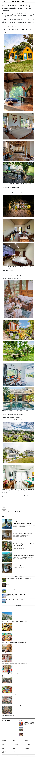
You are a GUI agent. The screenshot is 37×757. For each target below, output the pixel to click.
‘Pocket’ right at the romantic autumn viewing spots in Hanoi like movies (13, 652)
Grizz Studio (26, 751)
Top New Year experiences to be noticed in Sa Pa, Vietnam (29, 728)
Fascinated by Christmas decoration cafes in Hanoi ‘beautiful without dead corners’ (14, 663)
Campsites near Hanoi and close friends (8, 715)
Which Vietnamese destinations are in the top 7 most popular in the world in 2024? (29, 723)
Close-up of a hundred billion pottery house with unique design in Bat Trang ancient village (16, 705)
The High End (27, 747)
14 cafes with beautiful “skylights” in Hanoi (8, 684)
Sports (3, 752)
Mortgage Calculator (27, 744)
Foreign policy (4, 751)
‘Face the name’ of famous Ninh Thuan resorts (23, 555)
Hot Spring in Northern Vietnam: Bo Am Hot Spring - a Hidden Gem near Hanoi (18, 578)
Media (14, 748)
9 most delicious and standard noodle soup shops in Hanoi (11, 694)
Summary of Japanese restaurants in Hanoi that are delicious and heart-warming (14, 631)
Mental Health (15, 747)
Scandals (3, 748)
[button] (3, 1)
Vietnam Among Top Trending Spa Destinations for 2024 (15, 599)
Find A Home (26, 743)
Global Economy (4, 740)
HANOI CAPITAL (4, 502)
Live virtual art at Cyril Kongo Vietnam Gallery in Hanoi (10, 673)
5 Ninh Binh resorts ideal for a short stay (22, 533)
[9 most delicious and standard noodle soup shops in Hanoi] (7, 689)
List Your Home (27, 748)
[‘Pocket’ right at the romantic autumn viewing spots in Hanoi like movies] (7, 647)
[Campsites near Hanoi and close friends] (7, 710)
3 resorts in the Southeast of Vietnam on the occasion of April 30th (23, 566)
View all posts (10, 511)
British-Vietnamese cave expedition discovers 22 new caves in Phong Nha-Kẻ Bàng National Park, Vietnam (20, 584)
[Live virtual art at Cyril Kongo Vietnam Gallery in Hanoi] (7, 668)
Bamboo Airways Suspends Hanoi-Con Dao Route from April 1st (16, 594)
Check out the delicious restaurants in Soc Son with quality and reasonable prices (14, 642)
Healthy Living (15, 740)
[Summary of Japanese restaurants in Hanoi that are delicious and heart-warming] (7, 626)
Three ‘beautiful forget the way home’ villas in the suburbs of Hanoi (23, 544)
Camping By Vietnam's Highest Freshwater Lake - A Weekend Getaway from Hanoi (19, 589)
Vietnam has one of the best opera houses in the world (29, 733)
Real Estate (26, 740)
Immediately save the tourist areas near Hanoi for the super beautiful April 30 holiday (23, 522)
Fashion (3, 744)
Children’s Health (15, 743)
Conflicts (3, 747)
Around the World (15, 744)
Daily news (14, 751)
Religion (3, 743)
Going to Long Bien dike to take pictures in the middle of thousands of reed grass (14, 621)
